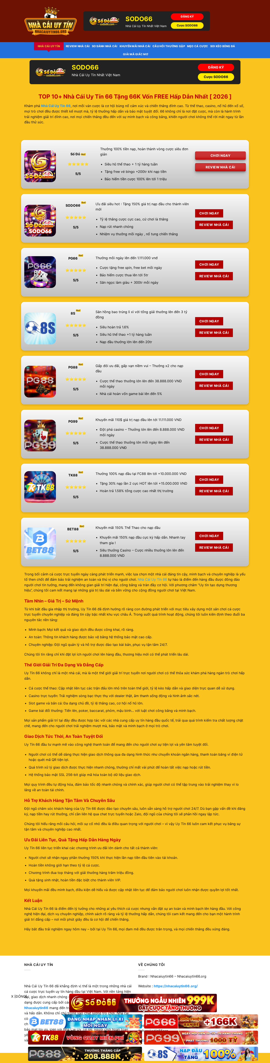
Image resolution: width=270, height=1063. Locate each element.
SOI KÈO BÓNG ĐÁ (222, 46)
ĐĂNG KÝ (187, 16)
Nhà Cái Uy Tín (49, 46)
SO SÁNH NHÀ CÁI (104, 46)
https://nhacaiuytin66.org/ (176, 986)
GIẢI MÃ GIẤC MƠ (135, 54)
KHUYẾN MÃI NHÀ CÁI (135, 46)
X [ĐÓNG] (19, 996)
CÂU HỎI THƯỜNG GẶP (169, 46)
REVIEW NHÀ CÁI (78, 46)
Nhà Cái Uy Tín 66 (152, 579)
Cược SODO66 (187, 25)
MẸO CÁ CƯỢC (197, 46)
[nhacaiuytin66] (50, 21)
